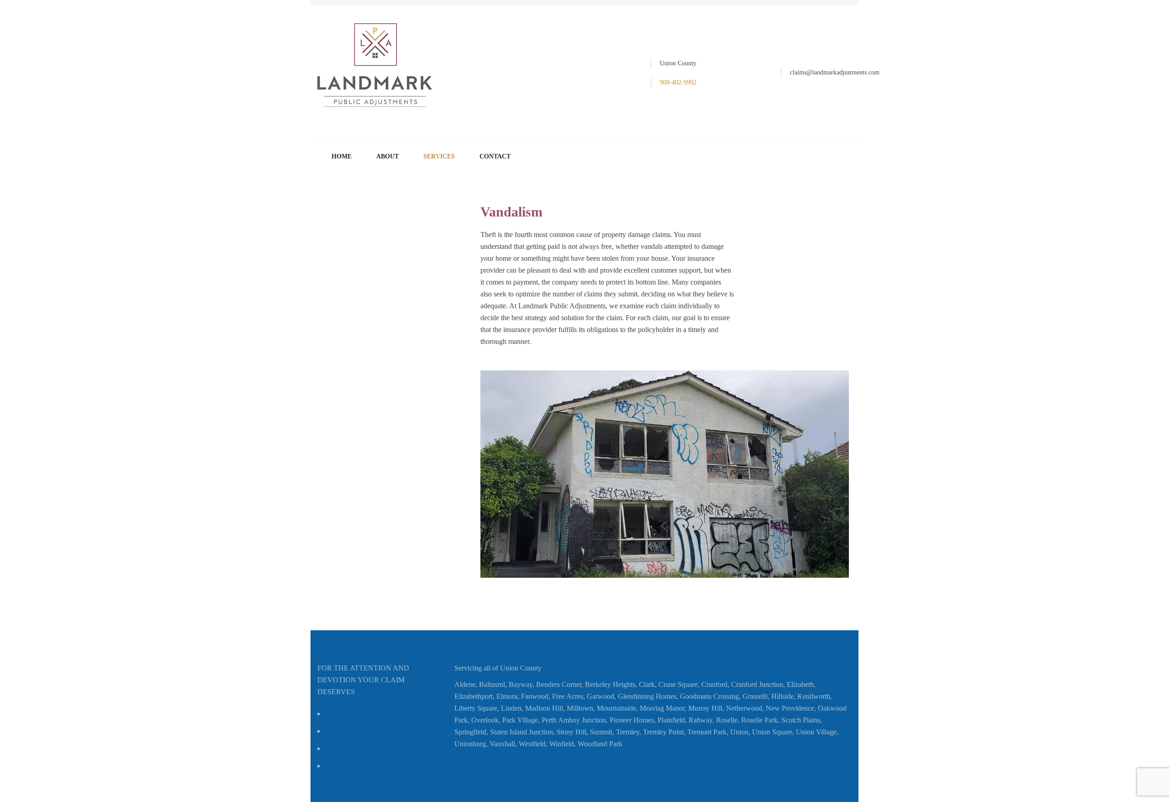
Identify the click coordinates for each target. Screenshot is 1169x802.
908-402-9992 (678, 82)
